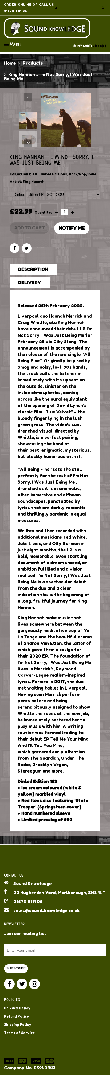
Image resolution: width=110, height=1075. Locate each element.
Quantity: (43, 212)
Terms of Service (19, 1033)
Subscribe (16, 968)
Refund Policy (16, 1016)
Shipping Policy (17, 1025)
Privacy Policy (17, 1008)
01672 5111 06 (27, 901)
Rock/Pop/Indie (82, 174)
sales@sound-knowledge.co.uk (46, 910)
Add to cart (29, 227)
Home (10, 63)
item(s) (91, 45)
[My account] (56, 8)
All (34, 174)
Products (33, 63)
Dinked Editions (53, 174)
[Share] (14, 248)
